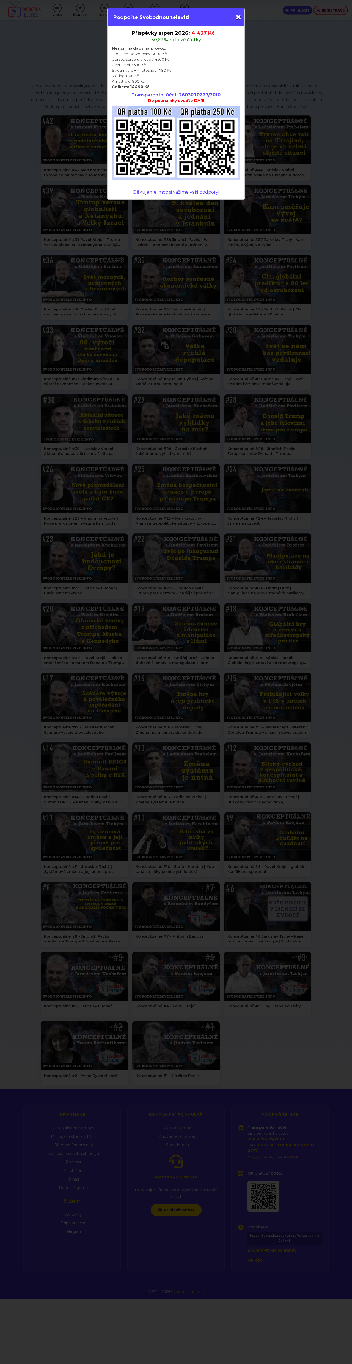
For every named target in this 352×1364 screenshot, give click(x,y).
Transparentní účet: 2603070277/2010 (176, 95)
